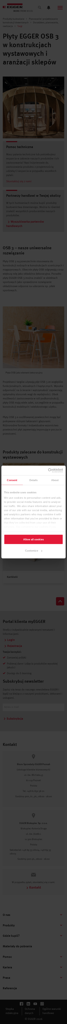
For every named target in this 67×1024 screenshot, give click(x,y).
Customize (31, 550)
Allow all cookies (33, 539)
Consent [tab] (12, 479)
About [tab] (55, 479)
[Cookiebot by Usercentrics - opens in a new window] (48, 470)
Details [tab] (33, 479)
